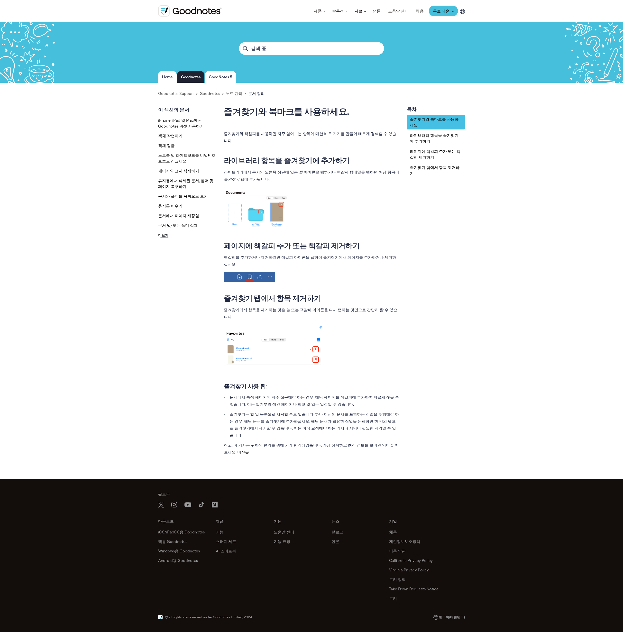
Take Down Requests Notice (414, 588)
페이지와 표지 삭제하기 (178, 170)
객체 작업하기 (170, 135)
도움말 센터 (398, 11)
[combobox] (311, 48)
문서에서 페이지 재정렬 (178, 215)
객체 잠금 (166, 145)
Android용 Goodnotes (178, 560)
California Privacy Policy (411, 560)
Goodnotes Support (176, 93)
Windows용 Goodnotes (179, 551)
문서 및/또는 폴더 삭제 (178, 225)
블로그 (337, 532)
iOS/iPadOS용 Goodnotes (181, 532)
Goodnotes (191, 76)
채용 (420, 11)
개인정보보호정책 (404, 541)
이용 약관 (397, 551)
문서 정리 (256, 93)
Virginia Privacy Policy (409, 570)
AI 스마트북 (226, 551)
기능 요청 (282, 541)
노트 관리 (234, 93)
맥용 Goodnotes (172, 541)
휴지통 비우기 (170, 205)
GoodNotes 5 (220, 76)
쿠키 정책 (397, 579)
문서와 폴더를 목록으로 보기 (183, 196)
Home (167, 76)
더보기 (163, 235)
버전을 (243, 452)
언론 (377, 11)
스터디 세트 (226, 541)
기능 (220, 532)
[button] (319, 11)
